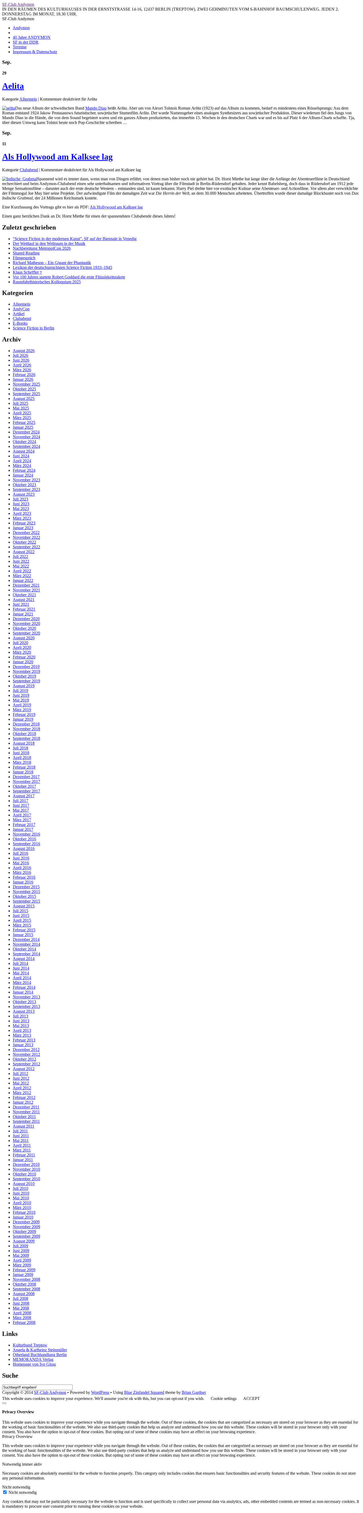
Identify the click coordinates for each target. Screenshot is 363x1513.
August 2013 (24, 1011)
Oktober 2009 (24, 1231)
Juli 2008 (20, 1298)
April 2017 (22, 815)
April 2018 (22, 757)
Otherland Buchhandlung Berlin (40, 1354)
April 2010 (22, 1203)
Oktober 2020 (24, 628)
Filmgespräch (24, 258)
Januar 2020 (23, 662)
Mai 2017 (21, 810)
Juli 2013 (20, 1016)
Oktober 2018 (24, 733)
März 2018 (22, 762)
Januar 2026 (23, 379)
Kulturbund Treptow (30, 1345)
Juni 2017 (21, 805)
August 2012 (24, 1068)
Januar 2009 (23, 1274)
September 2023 (26, 489)
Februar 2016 (24, 877)
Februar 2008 (24, 1322)
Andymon (21, 28)
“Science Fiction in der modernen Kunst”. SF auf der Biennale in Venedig (75, 238)
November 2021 (26, 590)
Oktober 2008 (24, 1284)
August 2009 (24, 1241)
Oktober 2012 (24, 1059)
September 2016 (26, 843)
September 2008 (26, 1289)
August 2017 (24, 796)
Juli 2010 (20, 1188)
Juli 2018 (20, 748)
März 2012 (22, 1092)
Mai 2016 (21, 863)
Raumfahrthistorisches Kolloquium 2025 (47, 282)
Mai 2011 (21, 1140)
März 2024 (22, 465)
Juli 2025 (20, 403)
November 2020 (26, 623)
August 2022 (24, 551)
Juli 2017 (20, 800)
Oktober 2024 (24, 441)
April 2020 (22, 647)
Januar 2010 (23, 1217)
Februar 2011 (24, 1155)
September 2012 (26, 1064)
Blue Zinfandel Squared (144, 1392)
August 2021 (24, 599)
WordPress (100, 1392)
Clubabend (29, 170)
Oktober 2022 (24, 542)
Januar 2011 (23, 1159)
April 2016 (22, 867)
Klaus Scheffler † (27, 272)
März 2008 (22, 1317)
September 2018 (26, 738)
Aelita (13, 86)
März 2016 (22, 872)
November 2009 (26, 1226)
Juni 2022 (21, 561)
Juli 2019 (20, 690)
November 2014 (26, 944)
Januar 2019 (23, 719)
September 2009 (26, 1236)
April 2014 (22, 978)
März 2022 (22, 575)
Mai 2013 (21, 1025)
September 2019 (26, 681)
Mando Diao (96, 108)
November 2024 (26, 437)
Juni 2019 (21, 695)
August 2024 (24, 451)
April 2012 (22, 1088)
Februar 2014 (24, 987)
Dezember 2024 (26, 432)
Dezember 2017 (26, 776)
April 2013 (22, 1030)
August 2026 (24, 350)
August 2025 (24, 398)
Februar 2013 (24, 1040)
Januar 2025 (23, 427)
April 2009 (22, 1260)
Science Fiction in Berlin (33, 328)
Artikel (18, 313)
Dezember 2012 (26, 1049)
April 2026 (22, 365)
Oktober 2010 (24, 1174)
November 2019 (26, 671)
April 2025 (22, 413)
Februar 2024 (24, 470)
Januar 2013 (23, 1045)
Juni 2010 (21, 1193)
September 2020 (26, 633)
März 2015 (22, 925)
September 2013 (26, 1006)
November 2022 (26, 537)
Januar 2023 (23, 528)
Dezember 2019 (26, 666)
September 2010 (26, 1179)
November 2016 (26, 834)
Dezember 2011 (26, 1107)
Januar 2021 (23, 614)
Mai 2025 (21, 408)
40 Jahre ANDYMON (31, 37)
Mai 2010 (21, 1198)
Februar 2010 (24, 1212)
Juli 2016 (20, 853)
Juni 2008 (21, 1303)
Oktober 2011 (24, 1116)
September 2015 (26, 901)
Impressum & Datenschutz (35, 51)
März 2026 (22, 370)
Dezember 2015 (26, 887)
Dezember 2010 (26, 1164)
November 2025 (26, 384)
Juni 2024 (21, 456)
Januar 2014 (23, 992)
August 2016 (24, 848)
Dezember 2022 (26, 532)
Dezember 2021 (26, 585)
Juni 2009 (21, 1250)
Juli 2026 (20, 355)
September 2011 (26, 1121)
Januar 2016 (23, 882)
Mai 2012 (21, 1083)
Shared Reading (26, 253)
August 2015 (24, 906)
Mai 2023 (21, 508)
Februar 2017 (24, 824)
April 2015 (22, 920)
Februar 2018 (24, 767)
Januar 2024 (23, 475)
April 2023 (22, 513)
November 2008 (26, 1279)
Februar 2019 (24, 714)
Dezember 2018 (26, 724)
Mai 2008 (21, 1308)
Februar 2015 (24, 930)
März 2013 (22, 1035)
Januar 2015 (23, 934)
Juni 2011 (21, 1135)
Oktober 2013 (24, 1001)
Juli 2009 (20, 1246)
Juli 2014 (20, 963)
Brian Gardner (194, 1392)
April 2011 (22, 1145)
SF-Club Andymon (18, 4)
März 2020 (22, 652)
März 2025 (22, 417)
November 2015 (26, 891)
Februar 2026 (24, 374)
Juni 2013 (21, 1021)
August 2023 (24, 494)
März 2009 (22, 1265)
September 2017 (26, 791)
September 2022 (26, 547)
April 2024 (22, 461)
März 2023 (22, 518)
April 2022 (22, 571)
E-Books (20, 323)
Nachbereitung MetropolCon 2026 (42, 248)
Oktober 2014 (24, 949)
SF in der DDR (26, 42)
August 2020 (24, 638)
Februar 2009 (24, 1270)
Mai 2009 (21, 1255)
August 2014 (24, 958)
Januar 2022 (23, 580)
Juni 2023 (21, 504)
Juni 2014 (21, 968)
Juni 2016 (21, 858)
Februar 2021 (24, 609)
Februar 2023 (24, 523)
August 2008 (24, 1293)
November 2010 (26, 1169)
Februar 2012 (24, 1097)
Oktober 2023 (24, 484)
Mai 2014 (21, 973)
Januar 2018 (23, 772)
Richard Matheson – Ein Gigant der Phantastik (52, 262)
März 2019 (22, 709)
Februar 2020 (24, 657)
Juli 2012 (20, 1073)
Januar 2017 (23, 829)
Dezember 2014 (26, 939)
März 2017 (22, 820)
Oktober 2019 (24, 676)
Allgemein (28, 99)
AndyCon (21, 309)
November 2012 (26, 1054)
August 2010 (24, 1183)
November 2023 (26, 480)
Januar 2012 (23, 1102)
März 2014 (22, 982)
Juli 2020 (20, 642)
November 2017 (26, 781)
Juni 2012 (21, 1078)
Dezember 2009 (26, 1222)
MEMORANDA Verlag (33, 1359)
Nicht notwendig (23, 1492)
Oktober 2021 (24, 595)
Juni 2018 (21, 753)
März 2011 (22, 1150)
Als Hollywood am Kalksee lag (57, 156)
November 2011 (26, 1112)
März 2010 (22, 1207)
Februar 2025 (24, 422)
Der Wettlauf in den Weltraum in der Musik (49, 243)
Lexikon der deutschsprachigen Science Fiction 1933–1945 (62, 267)
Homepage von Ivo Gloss (34, 1364)
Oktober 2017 (24, 786)
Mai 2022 (21, 566)
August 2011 (23, 1126)
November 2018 (26, 729)
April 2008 (22, 1313)
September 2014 (26, 954)
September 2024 (26, 446)
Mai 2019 (21, 700)
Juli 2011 (20, 1131)
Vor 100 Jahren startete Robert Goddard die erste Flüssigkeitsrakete (69, 277)
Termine (20, 47)
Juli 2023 (20, 499)
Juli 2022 (20, 556)
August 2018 (24, 743)
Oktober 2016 (24, 839)
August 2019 (24, 685)
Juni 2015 (21, 915)
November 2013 (26, 997)
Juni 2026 (21, 360)
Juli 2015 (20, 910)
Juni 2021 (21, 604)
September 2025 (26, 393)
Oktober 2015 (24, 896)
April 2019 (22, 705)
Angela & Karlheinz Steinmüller (40, 1350)
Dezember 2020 (26, 618)
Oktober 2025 (24, 389)
